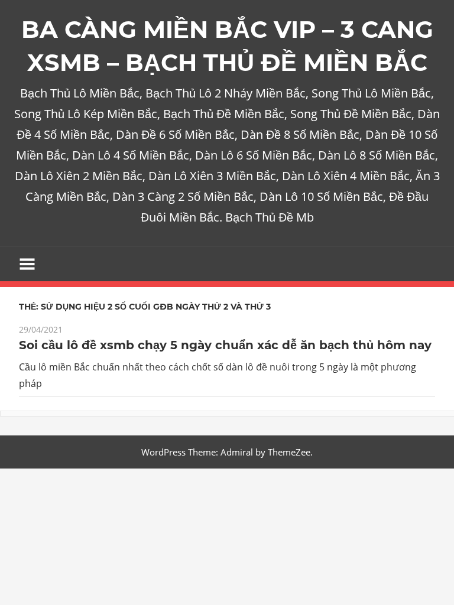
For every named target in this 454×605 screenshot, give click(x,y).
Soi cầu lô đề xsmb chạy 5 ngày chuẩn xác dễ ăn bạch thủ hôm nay (225, 345)
